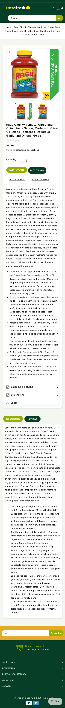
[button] (3, 8)
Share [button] (14, 402)
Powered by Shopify (22, 698)
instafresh (48, 698)
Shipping (10, 150)
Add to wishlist (17, 179)
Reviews (32, 418)
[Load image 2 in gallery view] (42, 111)
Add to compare (40, 179)
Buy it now (37, 170)
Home (8, 27)
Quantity (11, 159)
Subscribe (56, 633)
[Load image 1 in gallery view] (23, 111)
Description (13, 418)
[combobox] (35, 18)
